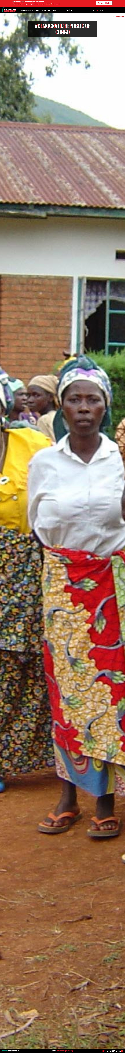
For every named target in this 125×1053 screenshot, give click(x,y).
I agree (99, 2)
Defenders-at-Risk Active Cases (111, 1051)
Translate (121, 16)
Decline (108, 2)
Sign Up (101, 10)
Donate (94, 10)
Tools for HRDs (46, 10)
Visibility (61, 10)
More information (55, 4)
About (54, 10)
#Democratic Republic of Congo (65, 1051)
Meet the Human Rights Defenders (30, 10)
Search (68, 10)
